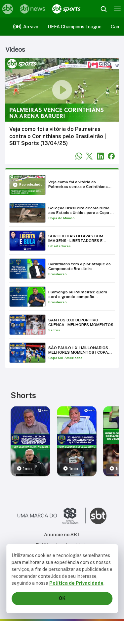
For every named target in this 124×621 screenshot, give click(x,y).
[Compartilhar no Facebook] (111, 156)
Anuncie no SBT (62, 534)
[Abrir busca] (103, 8)
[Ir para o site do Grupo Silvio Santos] (52, 516)
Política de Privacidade (76, 583)
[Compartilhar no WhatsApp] (78, 156)
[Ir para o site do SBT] (98, 516)
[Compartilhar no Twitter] (89, 156)
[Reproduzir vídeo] (62, 90)
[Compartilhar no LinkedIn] (100, 156)
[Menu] (117, 8)
